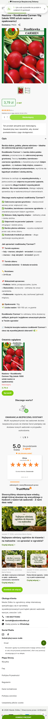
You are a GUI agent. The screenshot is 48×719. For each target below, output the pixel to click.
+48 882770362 (12, 617)
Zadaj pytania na (17, 624)
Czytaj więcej (8, 545)
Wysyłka (5, 662)
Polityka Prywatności (11, 675)
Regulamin (6, 682)
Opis (4, 138)
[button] (42, 55)
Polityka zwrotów (9, 696)
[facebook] (8, 634)
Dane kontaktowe (9, 689)
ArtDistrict (41, 710)
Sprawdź (7, 393)
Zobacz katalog (3, 8)
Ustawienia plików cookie (12, 703)
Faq (3, 668)
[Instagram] (3, 634)
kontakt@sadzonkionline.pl (17, 620)
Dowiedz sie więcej (12, 589)
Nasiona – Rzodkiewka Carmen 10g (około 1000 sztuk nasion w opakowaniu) (13, 377)
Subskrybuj (43, 643)
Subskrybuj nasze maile (12, 638)
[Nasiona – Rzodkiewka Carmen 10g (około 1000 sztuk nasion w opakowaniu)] (13, 356)
